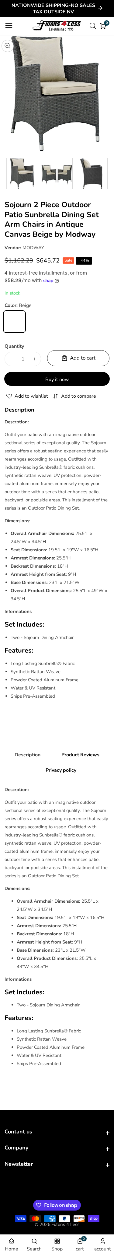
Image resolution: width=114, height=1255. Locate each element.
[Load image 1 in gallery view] (22, 174)
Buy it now (57, 379)
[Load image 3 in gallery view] (92, 174)
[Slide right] (104, 173)
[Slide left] (9, 173)
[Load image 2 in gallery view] (57, 174)
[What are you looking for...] (94, 26)
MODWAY (33, 248)
